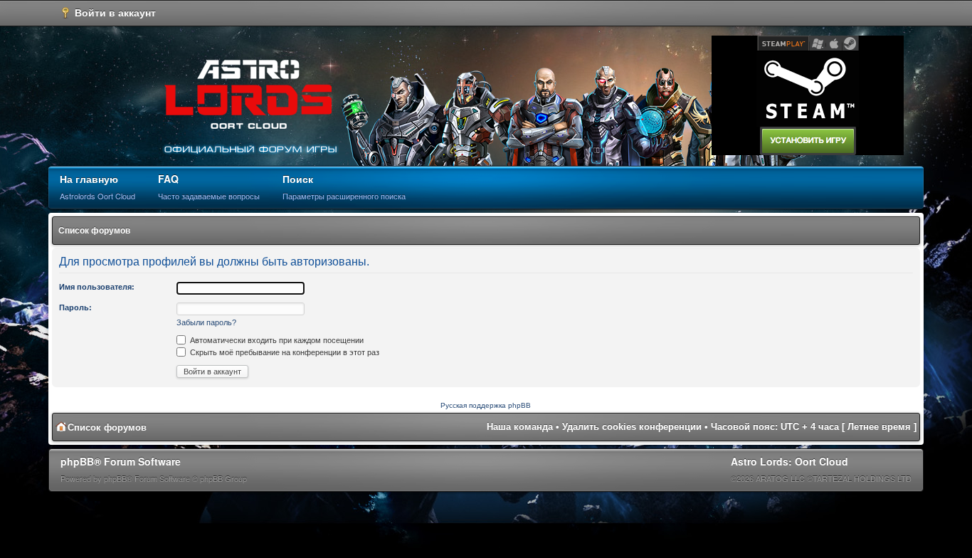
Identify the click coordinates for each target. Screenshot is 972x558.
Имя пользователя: (96, 287)
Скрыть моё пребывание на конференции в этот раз (283, 352)
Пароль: (75, 307)
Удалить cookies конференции (632, 426)
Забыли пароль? (206, 322)
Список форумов (94, 231)
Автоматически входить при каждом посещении (276, 340)
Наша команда (520, 426)
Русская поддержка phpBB (485, 405)
